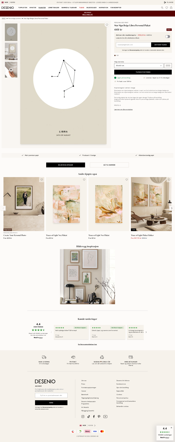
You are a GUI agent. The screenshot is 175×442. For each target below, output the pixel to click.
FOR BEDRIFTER (115, 8)
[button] (168, 65)
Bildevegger (92, 8)
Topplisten (22, 8)
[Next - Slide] (171, 208)
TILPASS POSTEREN (143, 72)
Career (83, 391)
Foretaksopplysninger (88, 387)
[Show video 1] (11, 70)
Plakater (42, 8)
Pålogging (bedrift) (87, 411)
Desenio (93, 436)
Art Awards (85, 407)
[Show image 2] (11, 51)
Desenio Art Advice (123, 380)
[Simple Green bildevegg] (87, 276)
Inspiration (103, 8)
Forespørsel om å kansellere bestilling (126, 402)
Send (51, 403)
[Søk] (162, 8)
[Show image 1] (11, 32)
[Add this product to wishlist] (107, 24)
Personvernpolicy (135, 50)
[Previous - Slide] (3, 208)
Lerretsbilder (53, 8)
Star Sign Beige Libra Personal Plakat (36, 18)
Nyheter (33, 8)
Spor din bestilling (123, 387)
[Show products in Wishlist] (166, 7)
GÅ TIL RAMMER (109, 165)
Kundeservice (121, 384)
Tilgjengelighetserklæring (90, 398)
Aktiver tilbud (160, 45)
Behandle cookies (123, 406)
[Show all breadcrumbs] (4, 19)
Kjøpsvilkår (120, 391)
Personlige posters (14, 18)
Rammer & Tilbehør (69, 8)
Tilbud (81, 8)
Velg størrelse (119, 62)
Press (83, 384)
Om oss (83, 380)
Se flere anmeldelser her (87, 344)
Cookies (119, 394)
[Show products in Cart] (171, 7)
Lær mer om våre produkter (123, 109)
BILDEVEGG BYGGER (65, 165)
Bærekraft (84, 394)
